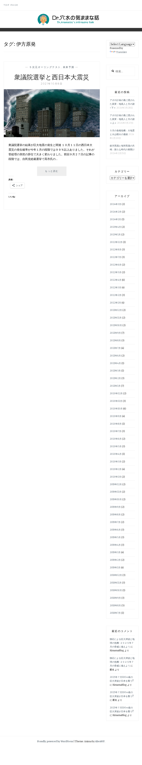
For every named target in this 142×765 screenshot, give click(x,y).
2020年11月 (116, 401)
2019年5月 (115, 537)
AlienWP (100, 741)
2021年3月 (115, 370)
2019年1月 (115, 567)
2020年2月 (116, 469)
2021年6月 (115, 355)
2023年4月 (115, 226)
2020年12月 (116, 393)
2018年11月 (116, 582)
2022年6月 (115, 264)
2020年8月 (116, 423)
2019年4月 (115, 544)
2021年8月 (115, 340)
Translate (121, 52)
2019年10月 (116, 499)
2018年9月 (115, 597)
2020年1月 (115, 476)
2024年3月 (115, 204)
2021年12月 (116, 310)
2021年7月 (115, 348)
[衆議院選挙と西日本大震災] (52, 136)
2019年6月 (115, 529)
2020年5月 (116, 446)
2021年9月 (115, 332)
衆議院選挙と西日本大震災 (51, 77)
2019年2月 (115, 559)
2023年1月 (115, 234)
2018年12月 (116, 575)
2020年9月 (116, 416)
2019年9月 (115, 507)
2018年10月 (116, 590)
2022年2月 (115, 295)
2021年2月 (115, 378)
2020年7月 (115, 431)
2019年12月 (116, 484)
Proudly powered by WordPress (55, 741)
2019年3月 (115, 552)
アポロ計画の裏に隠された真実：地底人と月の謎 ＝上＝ (122, 119)
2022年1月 (115, 302)
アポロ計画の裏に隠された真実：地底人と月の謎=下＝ (122, 104)
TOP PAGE (11, 5)
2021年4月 (115, 363)
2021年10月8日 (52, 83)
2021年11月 (116, 317)
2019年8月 (115, 514)
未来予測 (68, 67)
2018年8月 (115, 605)
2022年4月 (115, 279)
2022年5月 (115, 272)
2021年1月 (115, 385)
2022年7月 (115, 257)
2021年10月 (116, 325)
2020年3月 (115, 461)
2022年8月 (115, 249)
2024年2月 (115, 211)
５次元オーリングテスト (45, 67)
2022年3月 (115, 287)
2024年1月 (115, 219)
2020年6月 (116, 438)
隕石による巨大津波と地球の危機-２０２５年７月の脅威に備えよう (122, 643)
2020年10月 (116, 408)
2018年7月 (115, 612)
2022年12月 (116, 242)
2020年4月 (116, 454)
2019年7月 (115, 522)
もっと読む (53, 172)
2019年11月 (115, 491)
